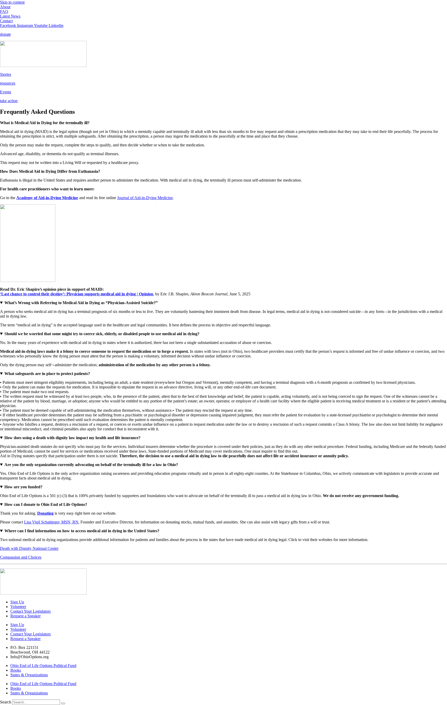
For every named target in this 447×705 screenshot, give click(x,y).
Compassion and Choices (20, 557)
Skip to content (12, 2)
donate (5, 34)
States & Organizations (29, 675)
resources (7, 83)
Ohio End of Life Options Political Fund (43, 665)
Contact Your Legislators (30, 611)
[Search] (63, 703)
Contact (6, 21)
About (5, 7)
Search (5, 702)
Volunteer (18, 606)
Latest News (10, 16)
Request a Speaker (25, 616)
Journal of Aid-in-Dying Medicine (145, 198)
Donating (45, 513)
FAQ (4, 11)
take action (9, 101)
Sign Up (17, 602)
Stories (5, 74)
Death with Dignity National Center (29, 548)
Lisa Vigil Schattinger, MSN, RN (51, 522)
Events (5, 92)
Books (15, 670)
